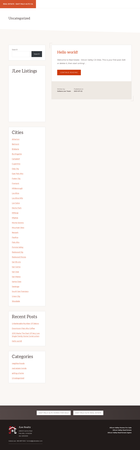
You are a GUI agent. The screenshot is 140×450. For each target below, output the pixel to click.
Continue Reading (70, 73)
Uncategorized (18, 378)
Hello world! (67, 52)
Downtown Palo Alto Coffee (23, 328)
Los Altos (15, 193)
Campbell (16, 159)
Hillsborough (17, 188)
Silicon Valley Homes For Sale (120, 427)
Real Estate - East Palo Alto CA (18, 4)
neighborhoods (18, 363)
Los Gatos (16, 203)
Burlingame (17, 154)
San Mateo (16, 277)
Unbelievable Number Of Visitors (25, 324)
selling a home (18, 373)
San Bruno (16, 262)
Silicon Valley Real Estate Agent (119, 432)
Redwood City (17, 252)
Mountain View (18, 228)
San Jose (15, 272)
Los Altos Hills (17, 198)
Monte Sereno (18, 223)
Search (15, 50)
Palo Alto (15, 242)
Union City (16, 296)
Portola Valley (17, 247)
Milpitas (15, 218)
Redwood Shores (19, 257)
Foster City (16, 179)
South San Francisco (20, 291)
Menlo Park (16, 208)
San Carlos (16, 267)
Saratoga (15, 287)
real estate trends (19, 368)
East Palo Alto (17, 174)
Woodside (16, 301)
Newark (15, 233)
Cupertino (16, 164)
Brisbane (15, 149)
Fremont (15, 183)
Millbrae (15, 213)
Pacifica (15, 237)
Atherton (15, 139)
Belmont (15, 144)
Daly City (15, 169)
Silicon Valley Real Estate (122, 430)
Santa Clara (16, 282)
